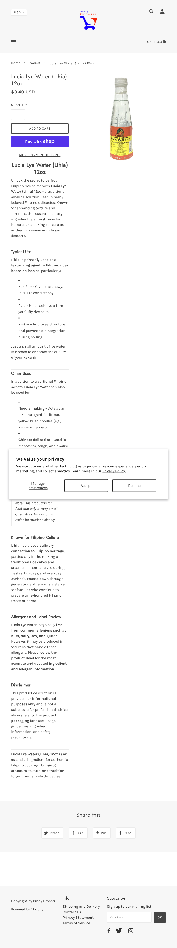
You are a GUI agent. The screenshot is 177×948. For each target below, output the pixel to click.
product (34, 63)
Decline (134, 485)
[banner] (88, 20)
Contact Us (72, 912)
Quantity (18, 105)
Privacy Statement (78, 917)
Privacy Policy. (114, 471)
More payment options (39, 155)
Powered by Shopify (27, 909)
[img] (151, 12)
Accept (86, 485)
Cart (151, 42)
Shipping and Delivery (81, 906)
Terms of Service (76, 923)
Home (16, 63)
